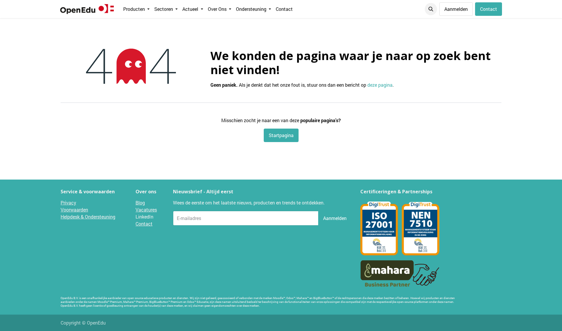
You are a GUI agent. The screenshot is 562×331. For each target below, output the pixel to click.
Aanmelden (456, 9)
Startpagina (281, 135)
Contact (488, 9)
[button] (431, 9)
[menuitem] (136, 9)
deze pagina (380, 85)
